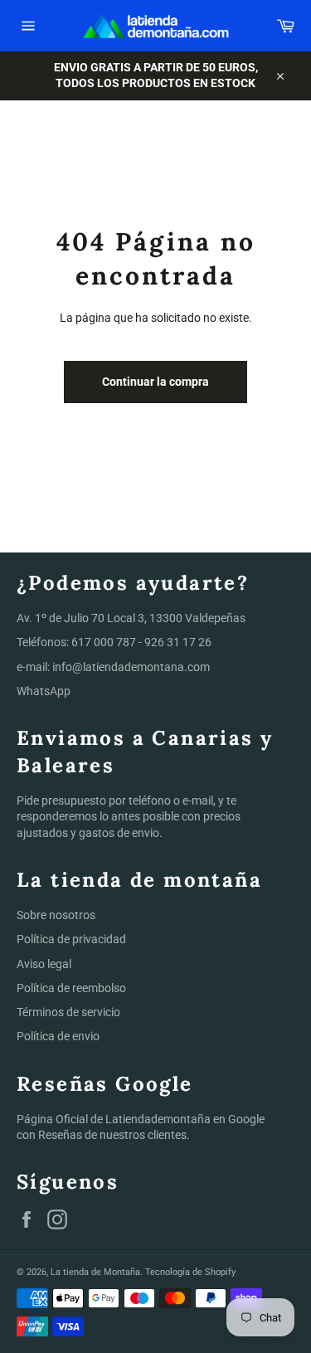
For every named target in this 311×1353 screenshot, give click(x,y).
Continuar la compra (155, 381)
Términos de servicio (68, 1012)
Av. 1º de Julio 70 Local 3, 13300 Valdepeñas (131, 618)
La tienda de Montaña (95, 1272)
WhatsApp (43, 691)
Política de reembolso (71, 988)
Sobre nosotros (56, 915)
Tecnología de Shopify (190, 1272)
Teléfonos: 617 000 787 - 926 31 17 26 (114, 642)
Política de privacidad (71, 939)
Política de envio (58, 1036)
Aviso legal (44, 964)
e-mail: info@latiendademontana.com (113, 667)
